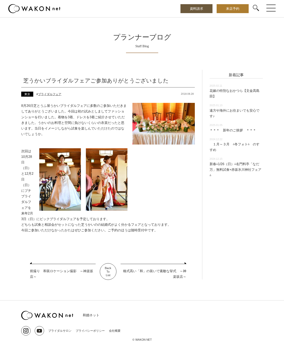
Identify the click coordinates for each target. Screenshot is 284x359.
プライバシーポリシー (90, 330)
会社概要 (115, 330)
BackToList (108, 271)
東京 (27, 94)
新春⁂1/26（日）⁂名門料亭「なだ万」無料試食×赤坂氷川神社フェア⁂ (235, 169)
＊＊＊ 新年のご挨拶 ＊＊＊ (233, 130)
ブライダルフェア (49, 94)
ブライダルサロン (60, 330)
